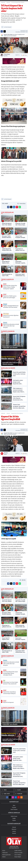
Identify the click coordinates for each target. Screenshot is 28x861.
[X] (10, 797)
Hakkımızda (5, 852)
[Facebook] (7, 797)
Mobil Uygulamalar (6, 854)
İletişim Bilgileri (17, 856)
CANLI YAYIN (7, 793)
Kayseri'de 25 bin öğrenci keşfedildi (17, 413)
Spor (14, 805)
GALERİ (19, 789)
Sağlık (14, 818)
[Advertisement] (14, 188)
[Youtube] (18, 797)
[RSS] (21, 797)
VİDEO (5, 789)
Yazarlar (14, 807)
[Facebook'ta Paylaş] (2, 31)
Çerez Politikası (17, 854)
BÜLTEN (6, 453)
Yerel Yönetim (14, 809)
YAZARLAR (19, 793)
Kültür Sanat (14, 816)
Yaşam (14, 820)
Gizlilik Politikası (17, 850)
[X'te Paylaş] (4, 31)
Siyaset (8, 2)
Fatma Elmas (7, 55)
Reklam (4, 856)
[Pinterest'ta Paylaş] (17, 207)
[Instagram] (13, 797)
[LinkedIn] (16, 797)
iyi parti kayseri (7, 27)
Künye (3, 850)
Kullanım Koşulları (18, 852)
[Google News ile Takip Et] (23, 55)
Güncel (8, 413)
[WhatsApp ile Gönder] (20, 207)
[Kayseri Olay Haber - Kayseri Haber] (14, 841)
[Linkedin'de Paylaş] (14, 207)
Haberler (3, 2)
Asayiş (14, 831)
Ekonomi (14, 829)
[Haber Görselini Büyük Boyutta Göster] (14, 45)
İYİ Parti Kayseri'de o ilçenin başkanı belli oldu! (17, 2)
